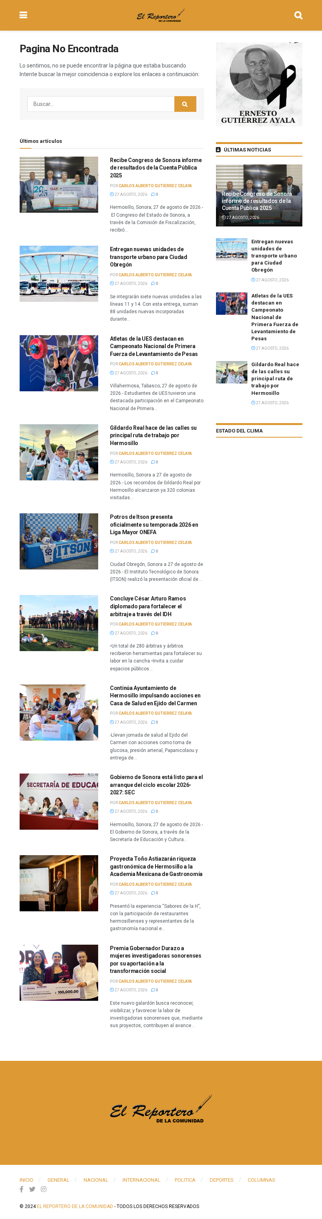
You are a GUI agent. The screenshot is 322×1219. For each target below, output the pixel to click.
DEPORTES (222, 1180)
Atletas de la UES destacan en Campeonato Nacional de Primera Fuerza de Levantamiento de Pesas (154, 346)
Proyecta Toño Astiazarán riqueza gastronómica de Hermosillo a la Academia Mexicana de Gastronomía (156, 866)
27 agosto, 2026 (130, 194)
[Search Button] (185, 104)
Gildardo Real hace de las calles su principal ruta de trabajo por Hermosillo (153, 435)
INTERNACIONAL (142, 1180)
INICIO (26, 1180)
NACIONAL (96, 1180)
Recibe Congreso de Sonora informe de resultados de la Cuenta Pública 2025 (156, 168)
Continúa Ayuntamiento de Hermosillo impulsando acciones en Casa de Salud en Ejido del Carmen (155, 695)
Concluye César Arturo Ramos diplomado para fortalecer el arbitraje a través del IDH (148, 606)
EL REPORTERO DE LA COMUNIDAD (75, 1206)
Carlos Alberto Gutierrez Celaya (155, 186)
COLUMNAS (261, 1180)
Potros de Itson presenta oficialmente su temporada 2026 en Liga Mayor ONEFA (154, 524)
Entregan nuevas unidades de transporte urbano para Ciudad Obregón (148, 257)
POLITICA (185, 1180)
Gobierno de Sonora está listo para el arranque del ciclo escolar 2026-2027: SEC (156, 785)
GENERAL (59, 1180)
